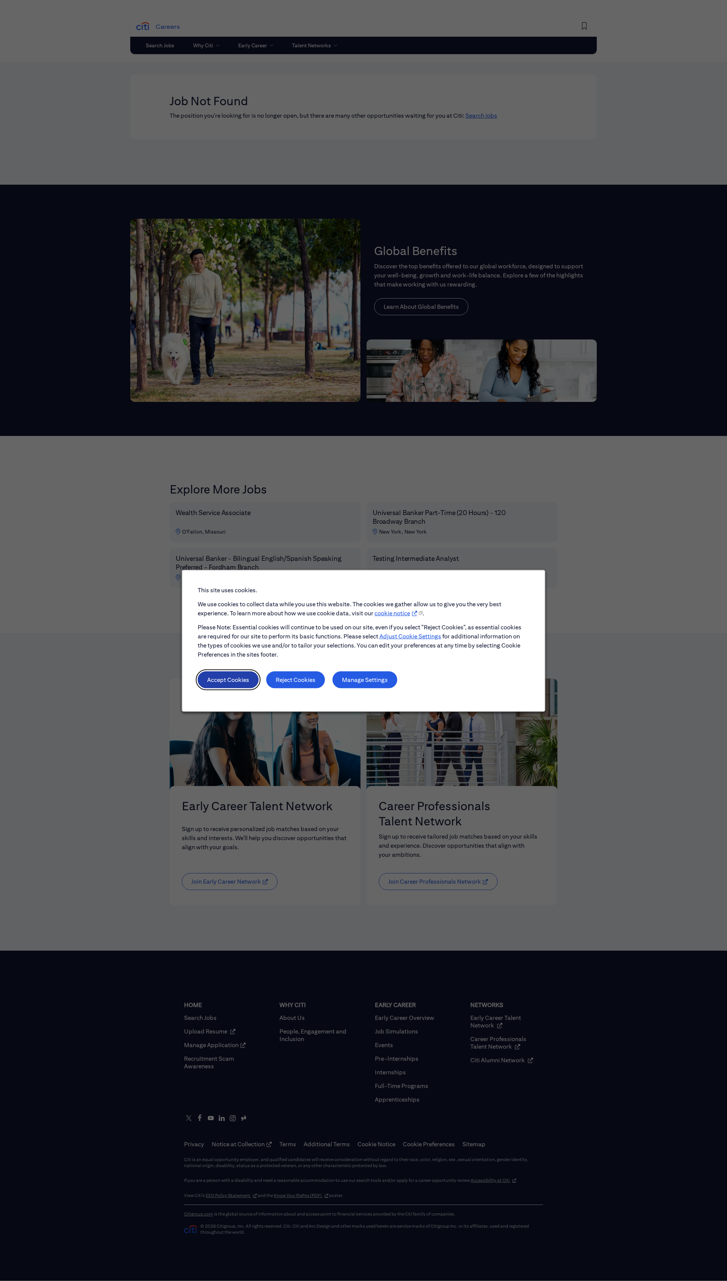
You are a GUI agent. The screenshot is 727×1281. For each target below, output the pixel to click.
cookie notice (392, 612)
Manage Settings (365, 679)
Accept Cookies (228, 679)
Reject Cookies (295, 679)
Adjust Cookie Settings (410, 636)
